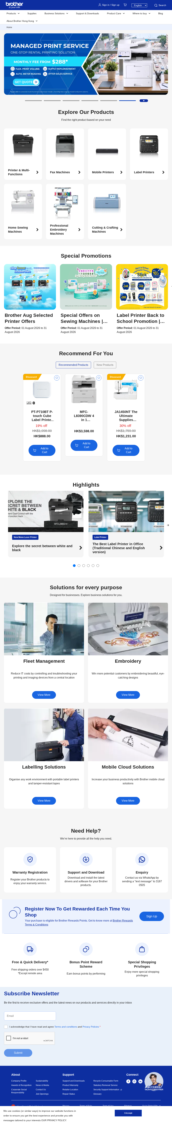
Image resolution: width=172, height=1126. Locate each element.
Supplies (31, 13)
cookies (16, 1111)
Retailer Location (70, 1089)
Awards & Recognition (21, 1085)
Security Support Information (106, 1089)
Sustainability (42, 1081)
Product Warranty (70, 1085)
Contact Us (41, 1089)
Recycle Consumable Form (105, 1081)
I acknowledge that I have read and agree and (54, 1026)
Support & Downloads (87, 13)
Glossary (97, 1094)
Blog (160, 13)
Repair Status (68, 1094)
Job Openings (42, 1094)
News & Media (42, 1085)
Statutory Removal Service (105, 1085)
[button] (33, 100)
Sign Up (151, 916)
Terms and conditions (65, 1026)
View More (44, 694)
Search (162, 5)
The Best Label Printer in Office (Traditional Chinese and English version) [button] (54, 548)
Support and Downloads (73, 1081)
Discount (31, 377)
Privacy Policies (90, 1026)
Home (9, 27)
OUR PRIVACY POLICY (53, 1120)
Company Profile (19, 1081)
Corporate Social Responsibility (19, 1091)
